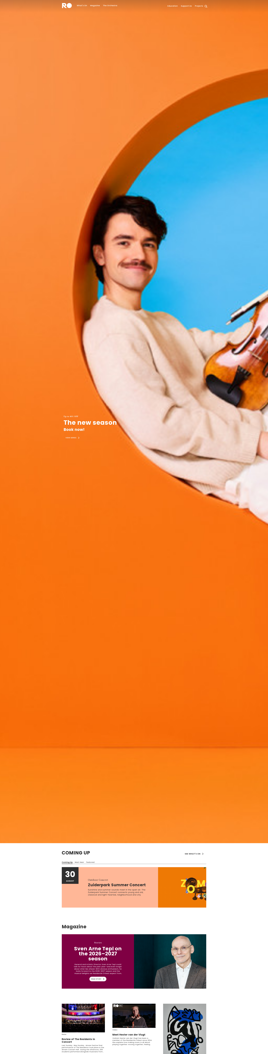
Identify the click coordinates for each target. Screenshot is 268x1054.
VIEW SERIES (71, 438)
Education (173, 6)
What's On (82, 5)
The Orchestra (110, 5)
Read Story (96, 979)
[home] (67, 5)
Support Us (186, 6)
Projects (199, 6)
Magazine (95, 5)
